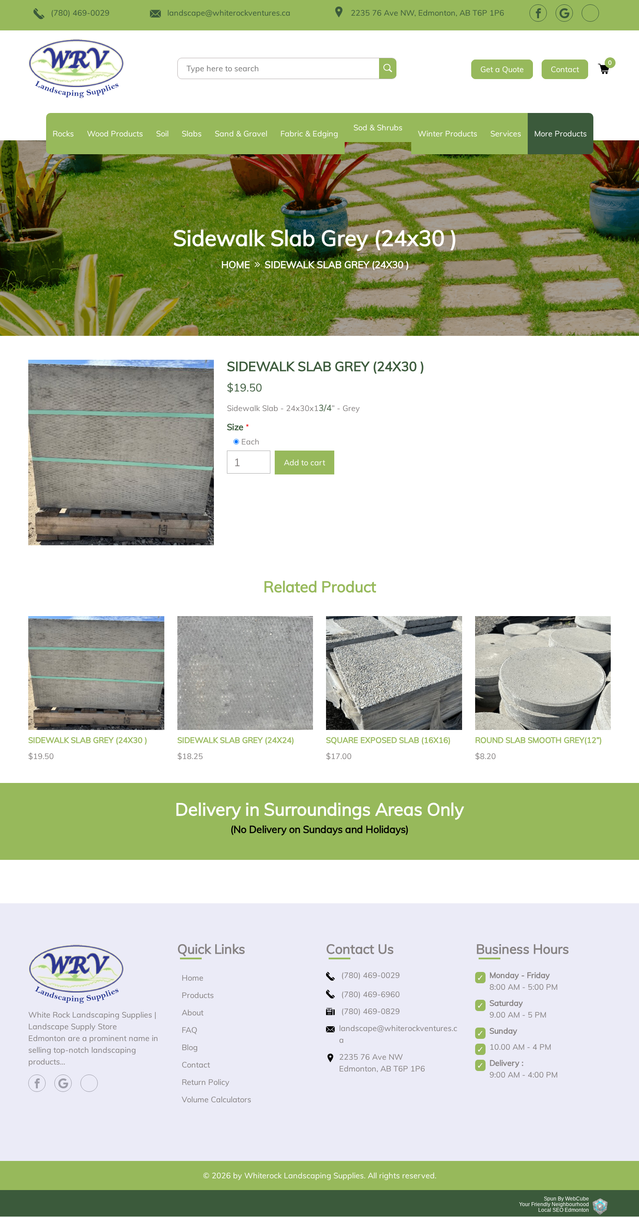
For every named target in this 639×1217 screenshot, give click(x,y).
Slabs (192, 134)
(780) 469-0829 (370, 1011)
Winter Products (447, 134)
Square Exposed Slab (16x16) (388, 740)
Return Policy (206, 1082)
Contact (565, 69)
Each (250, 442)
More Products (560, 134)
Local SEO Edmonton (563, 1210)
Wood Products (115, 134)
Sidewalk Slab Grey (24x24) (235, 740)
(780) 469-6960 (370, 994)
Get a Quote (502, 69)
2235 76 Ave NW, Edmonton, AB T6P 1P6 (427, 13)
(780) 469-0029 (80, 13)
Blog (190, 1047)
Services (505, 134)
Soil (162, 134)
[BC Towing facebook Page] (538, 13)
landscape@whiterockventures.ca (228, 13)
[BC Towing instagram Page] (590, 13)
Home (235, 265)
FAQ (189, 1030)
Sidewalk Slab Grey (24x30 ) (87, 740)
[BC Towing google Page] (564, 13)
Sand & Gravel (241, 134)
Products (198, 995)
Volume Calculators (216, 1099)
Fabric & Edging (309, 134)
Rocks (63, 134)
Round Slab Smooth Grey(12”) (538, 740)
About (192, 1013)
